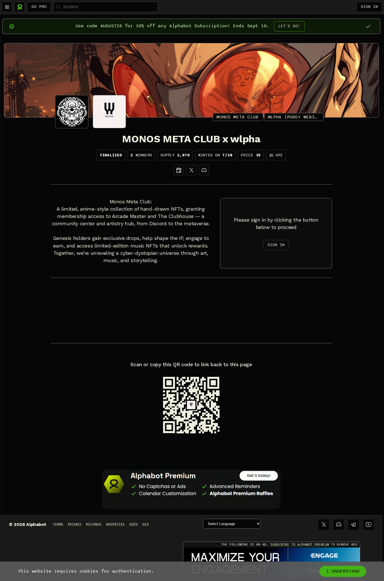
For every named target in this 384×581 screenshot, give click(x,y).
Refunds (93, 524)
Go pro (39, 6)
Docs (133, 524)
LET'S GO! (289, 26)
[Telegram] (353, 524)
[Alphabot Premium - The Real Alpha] (191, 484)
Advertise (115, 524)
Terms (58, 524)
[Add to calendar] (178, 170)
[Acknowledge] (368, 26)
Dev (145, 524)
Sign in (369, 6)
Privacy (75, 524)
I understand (343, 571)
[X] (191, 170)
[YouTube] (368, 524)
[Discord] (204, 170)
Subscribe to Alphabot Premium (299, 544)
